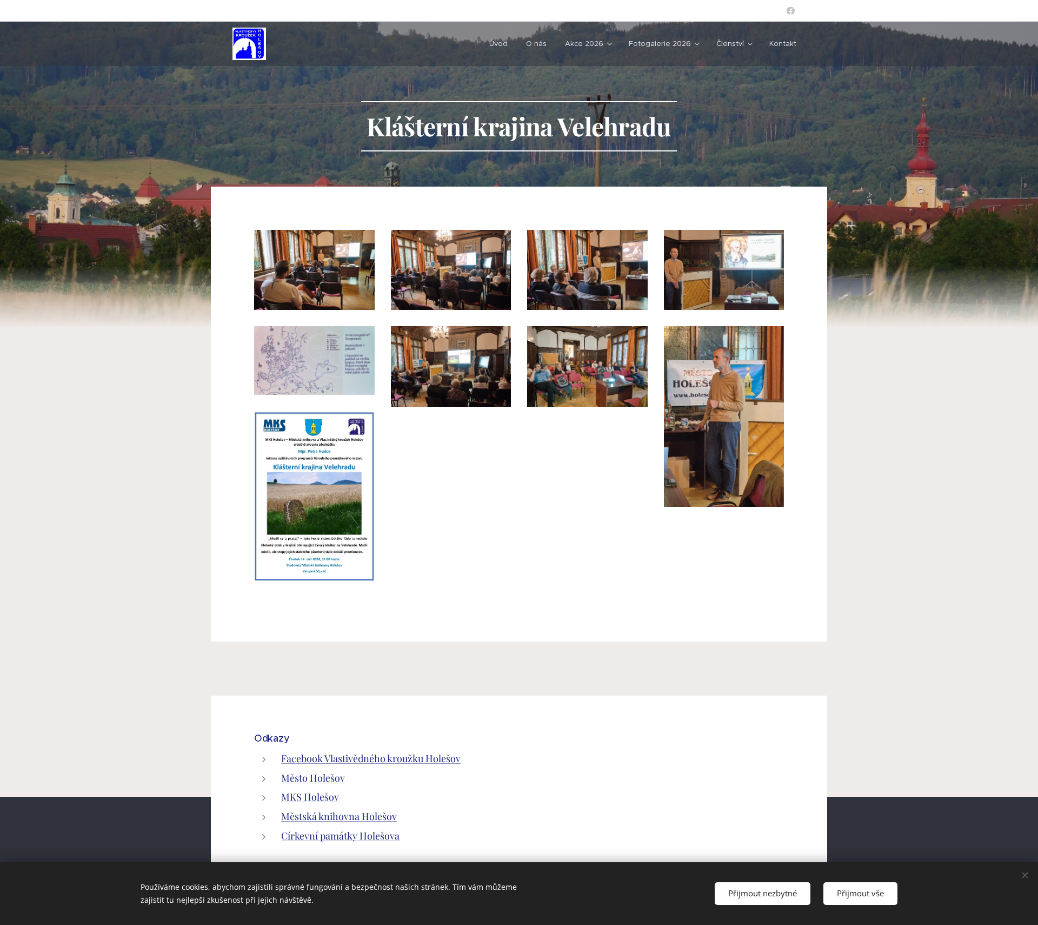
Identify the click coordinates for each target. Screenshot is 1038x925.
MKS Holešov (310, 796)
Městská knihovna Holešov (339, 816)
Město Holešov (313, 777)
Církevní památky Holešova (340, 835)
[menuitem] (498, 43)
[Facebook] (790, 11)
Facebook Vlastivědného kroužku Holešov (371, 758)
